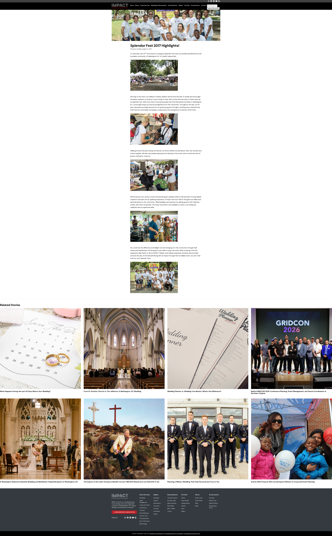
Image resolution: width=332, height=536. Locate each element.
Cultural (155, 500)
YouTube (216, 1)
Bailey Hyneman (171, 503)
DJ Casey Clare (171, 500)
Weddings (142, 498)
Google (219, 1)
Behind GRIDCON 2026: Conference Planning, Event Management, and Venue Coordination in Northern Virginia (288, 392)
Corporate (156, 506)
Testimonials (198, 500)
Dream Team (198, 498)
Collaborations (185, 503)
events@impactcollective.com (192, 533)
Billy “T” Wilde (171, 508)
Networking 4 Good (213, 506)
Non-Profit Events (145, 521)
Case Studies (185, 500)
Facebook (211, 1)
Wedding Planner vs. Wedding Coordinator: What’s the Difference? (194, 391)
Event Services (145, 5)
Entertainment (172, 5)
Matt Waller (170, 506)
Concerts (142, 510)
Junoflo (169, 511)
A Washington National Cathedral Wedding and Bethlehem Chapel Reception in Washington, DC (39, 482)
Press (182, 508)
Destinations (157, 503)
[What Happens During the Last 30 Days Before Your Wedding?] (40, 348)
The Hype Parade (172, 498)
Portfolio (187, 5)
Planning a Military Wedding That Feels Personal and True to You (193, 482)
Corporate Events (145, 505)
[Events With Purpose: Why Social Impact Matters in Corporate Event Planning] (291, 438)
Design (155, 514)
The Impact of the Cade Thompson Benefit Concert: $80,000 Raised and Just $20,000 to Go (121, 482)
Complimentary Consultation (124, 512)
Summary (212, 498)
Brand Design (143, 524)
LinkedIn (214, 1)
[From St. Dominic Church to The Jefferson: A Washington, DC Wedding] (124, 348)
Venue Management (143, 501)
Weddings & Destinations (159, 5)
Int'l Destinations (144, 518)
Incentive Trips (144, 516)
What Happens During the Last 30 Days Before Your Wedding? (25, 391)
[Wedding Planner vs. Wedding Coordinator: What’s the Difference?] (207, 348)
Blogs (196, 506)
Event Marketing (144, 513)
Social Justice (195, 5)
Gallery (181, 5)
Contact (203, 5)
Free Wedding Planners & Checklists (173, 533)
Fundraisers (156, 511)
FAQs (196, 503)
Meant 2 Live (212, 500)
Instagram (208, 1)
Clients (183, 498)
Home (132, 5)
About (137, 5)
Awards (183, 506)
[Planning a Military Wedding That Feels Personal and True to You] (207, 438)
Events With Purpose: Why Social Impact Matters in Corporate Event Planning (283, 482)
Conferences (143, 507)
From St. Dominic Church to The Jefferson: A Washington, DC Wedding (112, 391)
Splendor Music (213, 503)
